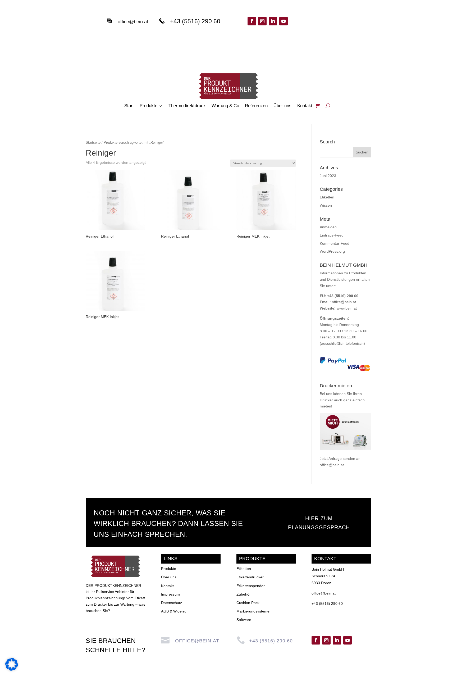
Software (243, 620)
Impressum (170, 594)
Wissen (326, 205)
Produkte (148, 106)
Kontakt (304, 106)
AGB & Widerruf (174, 611)
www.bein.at (347, 308)
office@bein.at (133, 21)
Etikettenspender (250, 586)
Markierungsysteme (252, 611)
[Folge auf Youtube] (283, 21)
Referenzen (256, 106)
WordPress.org (332, 251)
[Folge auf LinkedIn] (273, 21)
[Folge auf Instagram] (262, 21)
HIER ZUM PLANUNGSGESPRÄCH (319, 522)
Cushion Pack (247, 603)
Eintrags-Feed (332, 235)
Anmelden (328, 227)
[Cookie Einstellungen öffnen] (11, 669)
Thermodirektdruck (187, 106)
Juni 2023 (328, 176)
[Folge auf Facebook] (252, 21)
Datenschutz (171, 603)
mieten (325, 406)
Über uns (282, 106)
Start (129, 106)
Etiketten (327, 197)
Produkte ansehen (328, 27)
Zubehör (243, 594)
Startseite (93, 142)
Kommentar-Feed (334, 243)
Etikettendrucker (250, 577)
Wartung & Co (225, 106)
